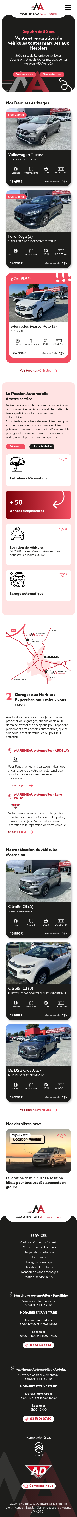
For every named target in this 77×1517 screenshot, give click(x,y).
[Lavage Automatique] (38, 585)
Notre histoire (42, 446)
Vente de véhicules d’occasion (39, 1242)
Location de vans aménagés (39, 1272)
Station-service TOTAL (39, 1277)
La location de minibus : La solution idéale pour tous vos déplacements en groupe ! (36, 1183)
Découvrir (16, 446)
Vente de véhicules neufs (39, 1247)
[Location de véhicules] (38, 544)
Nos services (24, 74)
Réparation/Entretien (39, 1252)
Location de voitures (39, 1267)
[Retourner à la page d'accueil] (38, 9)
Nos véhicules (52, 74)
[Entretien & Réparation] (38, 470)
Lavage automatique (39, 1262)
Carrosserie (39, 1257)
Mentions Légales (25, 1507)
